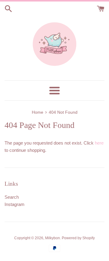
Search (12, 197)
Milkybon (52, 238)
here (99, 142)
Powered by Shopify (78, 238)
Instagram (15, 204)
